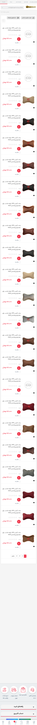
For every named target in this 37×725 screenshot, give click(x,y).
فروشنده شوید (26, 2)
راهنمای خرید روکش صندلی (33, 2)
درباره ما (11, 2)
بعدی (13, 556)
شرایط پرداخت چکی (18, 2)
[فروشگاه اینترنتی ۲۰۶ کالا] (31, 7)
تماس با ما (3, 2)
